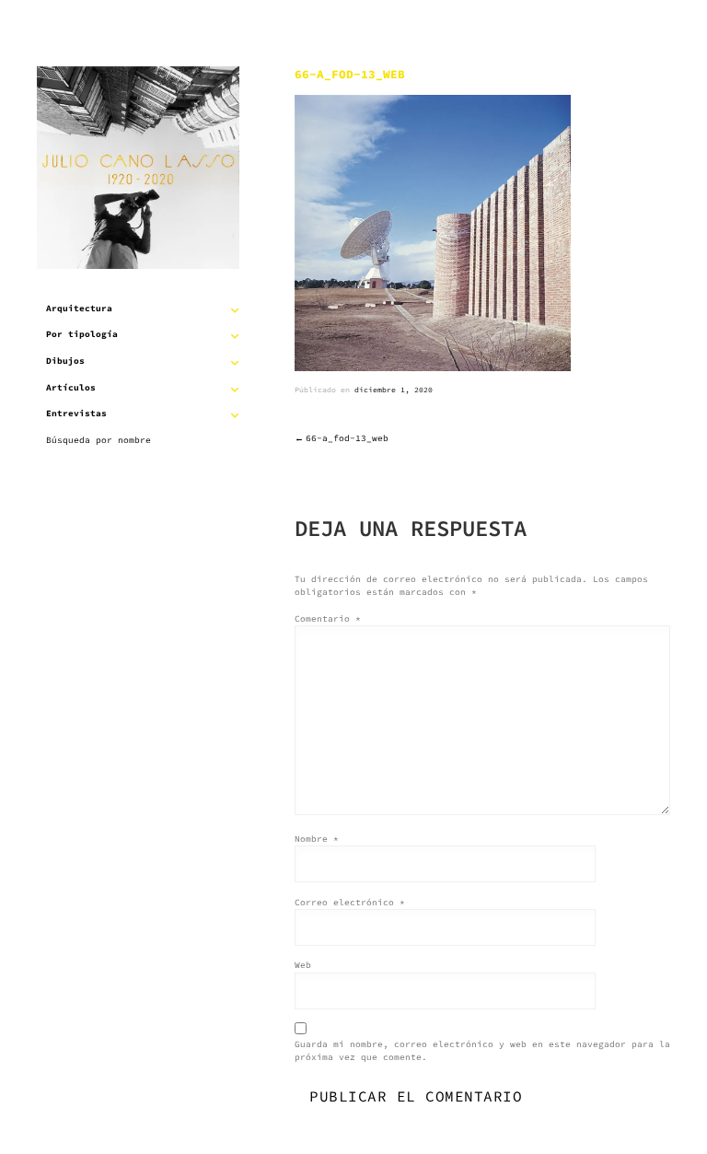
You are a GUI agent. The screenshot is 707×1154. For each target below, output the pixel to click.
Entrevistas (76, 413)
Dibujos (65, 361)
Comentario (328, 618)
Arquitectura (79, 308)
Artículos (71, 387)
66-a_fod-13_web (347, 438)
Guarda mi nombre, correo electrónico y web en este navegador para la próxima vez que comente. (482, 1051)
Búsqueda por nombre (98, 440)
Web (303, 965)
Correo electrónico (350, 902)
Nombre (317, 839)
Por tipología (82, 334)
